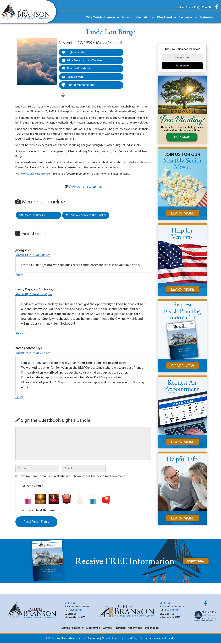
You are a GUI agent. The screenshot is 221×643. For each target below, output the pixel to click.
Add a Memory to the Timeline (84, 60)
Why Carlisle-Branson (100, 17)
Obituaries (206, 17)
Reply (19, 275)
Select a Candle (32, 486)
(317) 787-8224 (171, 610)
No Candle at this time (39, 510)
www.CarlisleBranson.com (36, 174)
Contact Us (70, 602)
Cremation (143, 17)
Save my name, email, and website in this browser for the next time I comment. (72, 476)
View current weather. (85, 187)
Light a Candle (76, 52)
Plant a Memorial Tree (81, 84)
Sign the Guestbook (78, 68)
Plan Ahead (164, 17)
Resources (186, 17)
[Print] (63, 95)
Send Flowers (75, 77)
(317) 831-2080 (76, 610)
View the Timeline (35, 215)
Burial (125, 17)
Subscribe (182, 65)
